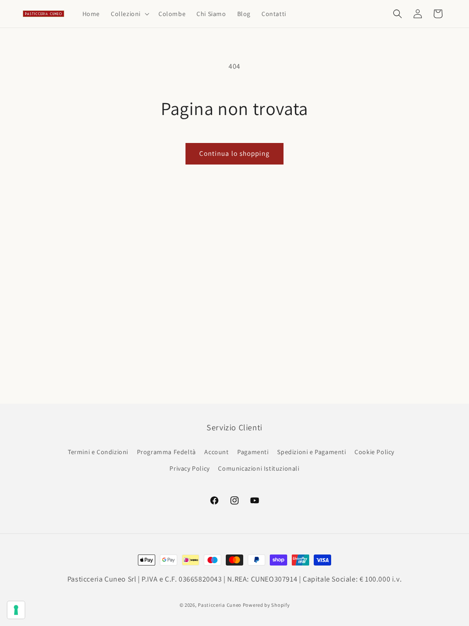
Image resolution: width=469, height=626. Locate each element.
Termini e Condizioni (98, 452)
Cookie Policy (374, 452)
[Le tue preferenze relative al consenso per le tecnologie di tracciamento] (16, 610)
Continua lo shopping (234, 153)
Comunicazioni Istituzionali (258, 468)
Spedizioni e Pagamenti (311, 452)
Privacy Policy (189, 468)
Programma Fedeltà (166, 452)
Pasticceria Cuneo (219, 605)
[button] (129, 13)
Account (216, 452)
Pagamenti (252, 452)
